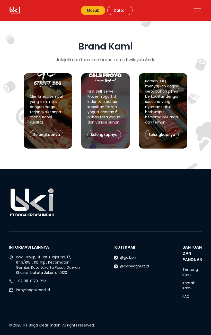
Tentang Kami (190, 272)
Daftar (120, 10)
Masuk (93, 10)
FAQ (186, 296)
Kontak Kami (188, 285)
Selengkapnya (46, 134)
